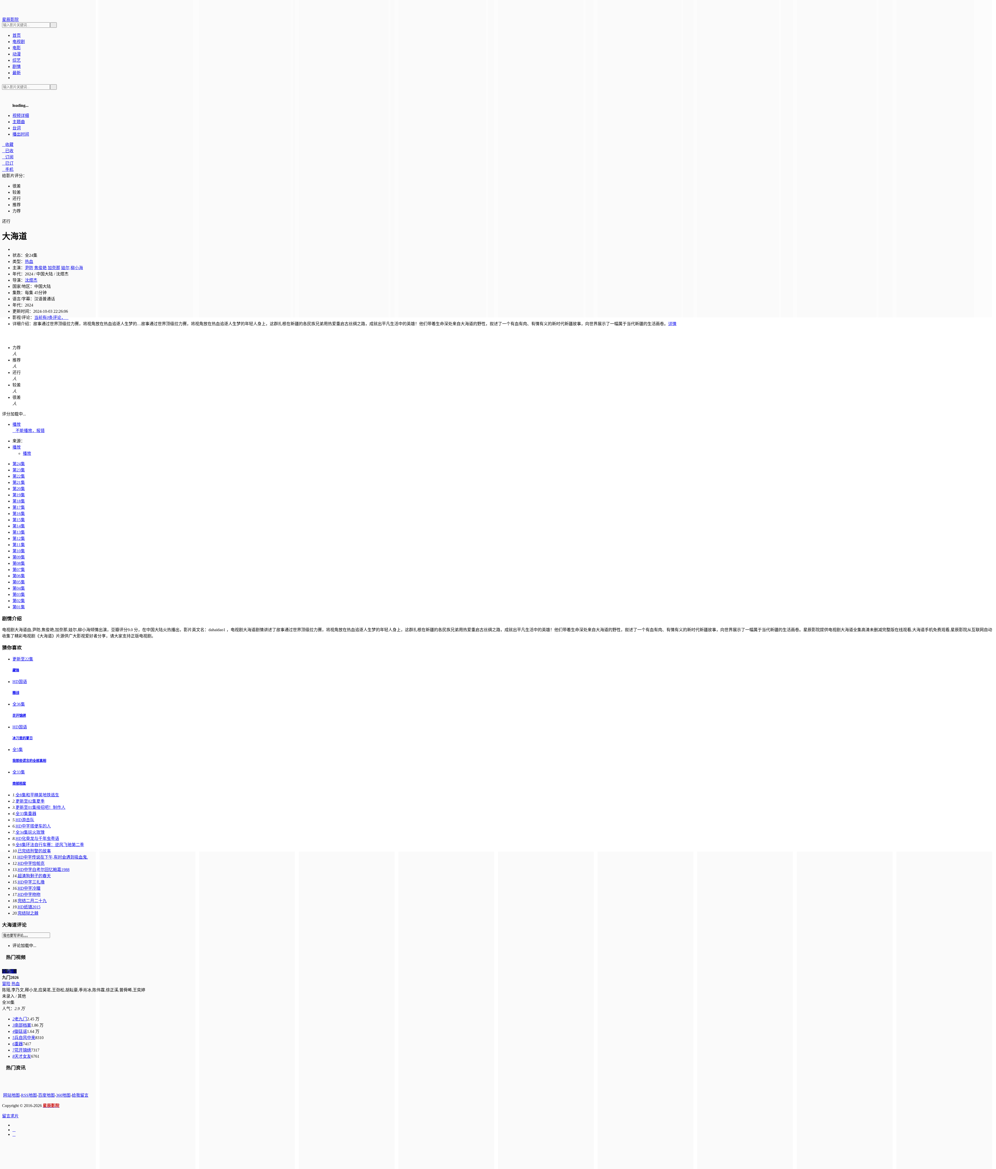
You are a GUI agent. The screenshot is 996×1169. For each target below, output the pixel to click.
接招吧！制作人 (40, 807)
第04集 (18, 588)
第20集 (18, 488)
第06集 (18, 576)
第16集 (18, 513)
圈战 (15, 693)
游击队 (25, 820)
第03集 (18, 594)
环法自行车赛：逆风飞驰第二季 (50, 845)
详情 (672, 324)
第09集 (18, 557)
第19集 (18, 495)
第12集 (18, 538)
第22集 (18, 476)
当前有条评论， (51, 317)
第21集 (18, 482)
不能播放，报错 (28, 430)
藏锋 (15, 670)
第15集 (18, 520)
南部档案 (19, 783)
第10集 (18, 551)
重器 (26, 813)
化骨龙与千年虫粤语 (37, 838)
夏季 (30, 801)
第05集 (18, 582)
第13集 (18, 532)
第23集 (18, 470)
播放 (16, 424)
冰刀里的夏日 (22, 738)
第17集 (18, 507)
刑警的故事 (34, 851)
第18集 (18, 501)
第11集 (18, 544)
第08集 (18, 563)
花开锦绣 (19, 716)
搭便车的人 (33, 826)
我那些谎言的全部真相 (29, 761)
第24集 (18, 464)
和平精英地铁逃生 (37, 795)
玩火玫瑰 (30, 832)
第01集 (18, 607)
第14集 (18, 526)
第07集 (18, 569)
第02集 (18, 601)
